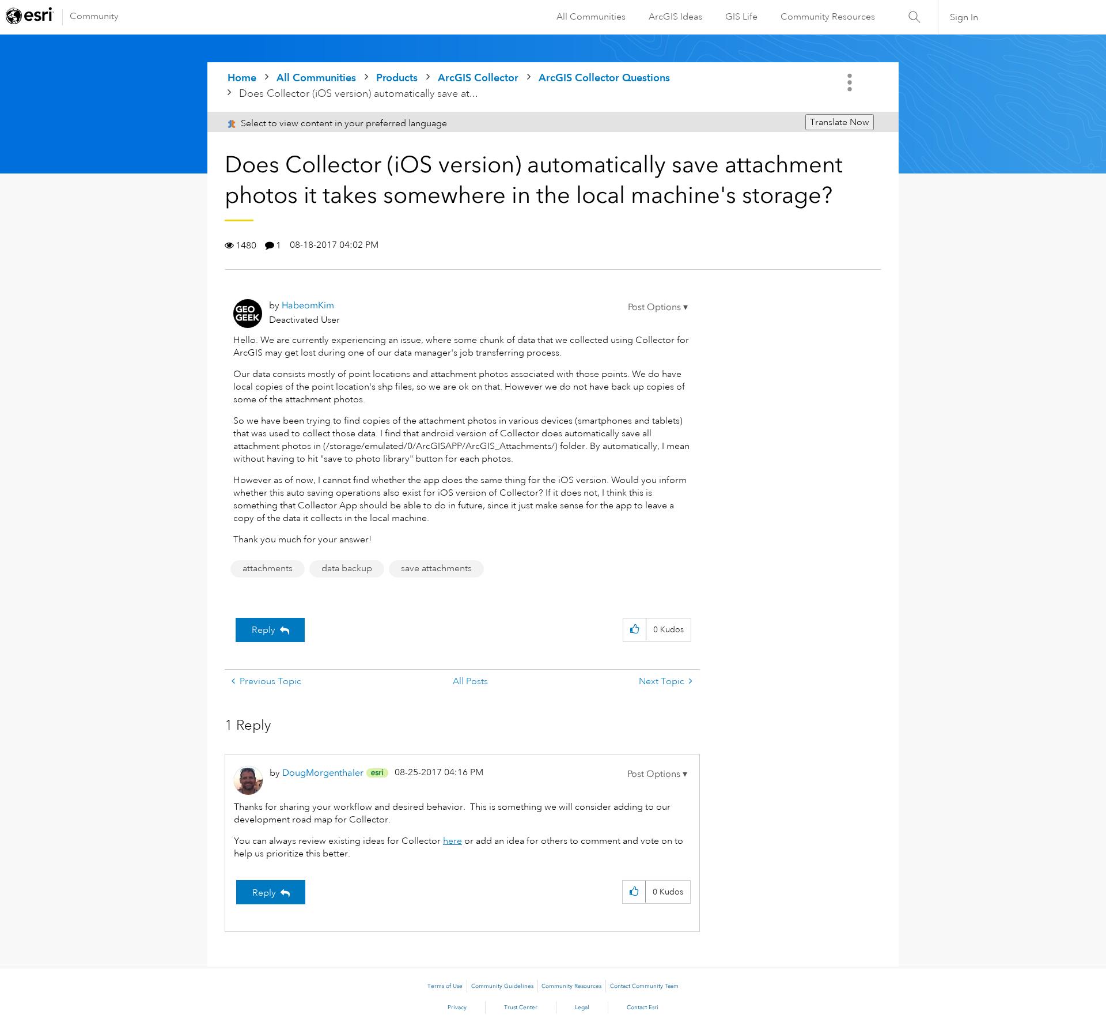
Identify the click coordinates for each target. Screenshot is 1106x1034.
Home (242, 77)
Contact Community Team (644, 986)
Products (397, 77)
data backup (346, 568)
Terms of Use (445, 986)
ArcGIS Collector (478, 77)
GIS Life (741, 16)
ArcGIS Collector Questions (604, 77)
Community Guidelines (502, 986)
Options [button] (850, 82)
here (452, 841)
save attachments (436, 568)
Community (94, 16)
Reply (263, 630)
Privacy (457, 1007)
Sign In (964, 17)
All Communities (591, 16)
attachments (268, 568)
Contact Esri (642, 1007)
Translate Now (839, 122)
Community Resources (828, 16)
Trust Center (520, 1007)
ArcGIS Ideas (675, 16)
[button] (657, 307)
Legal (582, 1007)
